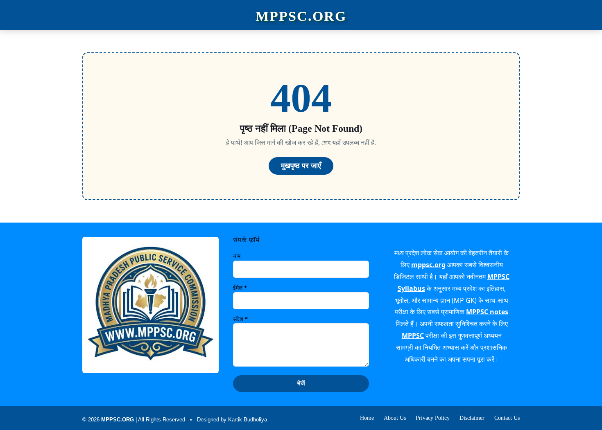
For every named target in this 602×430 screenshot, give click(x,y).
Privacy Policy (433, 418)
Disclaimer (471, 418)
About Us (395, 418)
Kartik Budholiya (247, 419)
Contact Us (507, 418)
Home (367, 418)
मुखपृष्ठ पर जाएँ (301, 166)
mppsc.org (428, 264)
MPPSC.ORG (301, 16)
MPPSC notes (487, 311)
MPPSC (413, 335)
